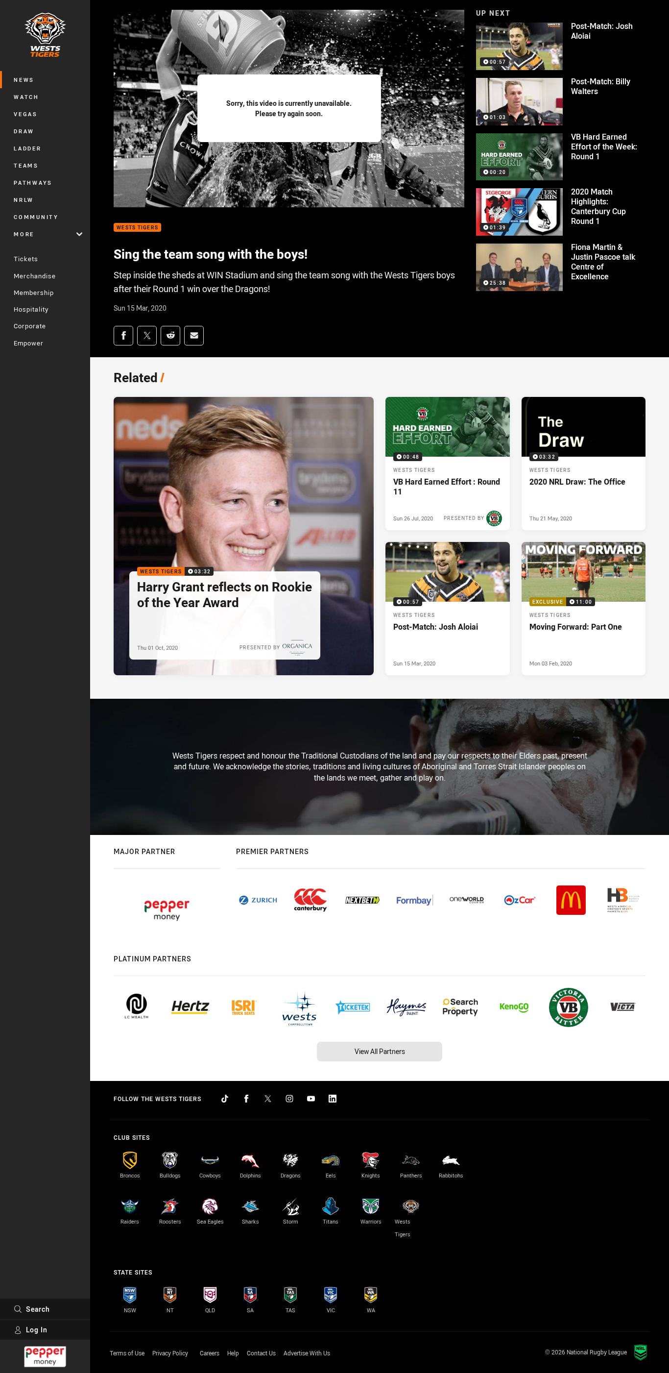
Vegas (26, 114)
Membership (34, 292)
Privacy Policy (170, 1353)
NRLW (24, 199)
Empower (29, 343)
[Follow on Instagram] (289, 1098)
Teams (26, 165)
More (24, 234)
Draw (24, 131)
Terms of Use (127, 1353)
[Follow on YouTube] (311, 1098)
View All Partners (380, 1051)
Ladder (28, 148)
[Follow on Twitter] (268, 1098)
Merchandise (35, 275)
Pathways (33, 182)
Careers (209, 1353)
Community (36, 217)
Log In (37, 1329)
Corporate (30, 325)
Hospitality (31, 309)
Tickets (26, 258)
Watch (26, 96)
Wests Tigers (137, 227)
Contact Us (261, 1353)
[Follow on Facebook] (246, 1098)
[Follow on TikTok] (225, 1098)
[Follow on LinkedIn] (332, 1098)
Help (233, 1353)
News (24, 79)
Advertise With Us (307, 1353)
